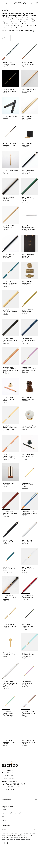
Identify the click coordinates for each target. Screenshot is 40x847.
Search (4, 820)
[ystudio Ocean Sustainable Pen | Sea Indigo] (10, 556)
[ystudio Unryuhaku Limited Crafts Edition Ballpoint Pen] (10, 585)
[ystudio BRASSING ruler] (10, 105)
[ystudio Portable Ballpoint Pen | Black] (10, 529)
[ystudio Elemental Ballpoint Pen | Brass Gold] (29, 701)
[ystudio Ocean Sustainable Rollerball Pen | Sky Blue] (29, 642)
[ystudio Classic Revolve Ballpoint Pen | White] (29, 556)
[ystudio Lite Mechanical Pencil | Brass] (29, 472)
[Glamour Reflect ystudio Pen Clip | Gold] (10, 642)
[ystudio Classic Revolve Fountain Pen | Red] (10, 501)
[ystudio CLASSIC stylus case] (10, 159)
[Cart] (37, 3)
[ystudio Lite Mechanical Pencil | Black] (29, 613)
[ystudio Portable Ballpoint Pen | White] (29, 529)
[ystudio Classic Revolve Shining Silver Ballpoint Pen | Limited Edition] (10, 670)
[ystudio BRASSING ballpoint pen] (29, 159)
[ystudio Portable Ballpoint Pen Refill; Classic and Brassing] (29, 215)
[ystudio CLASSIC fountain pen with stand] (10, 386)
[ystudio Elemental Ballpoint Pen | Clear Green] (29, 729)
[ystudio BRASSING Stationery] (29, 243)
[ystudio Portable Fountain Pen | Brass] (10, 613)
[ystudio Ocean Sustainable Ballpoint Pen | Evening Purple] (29, 356)
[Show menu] (3, 3)
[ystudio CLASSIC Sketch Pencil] (29, 299)
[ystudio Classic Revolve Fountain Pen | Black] (10, 327)
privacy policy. (25, 839)
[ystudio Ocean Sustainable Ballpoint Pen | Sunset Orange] (10, 443)
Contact (4, 809)
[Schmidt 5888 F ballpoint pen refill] (29, 51)
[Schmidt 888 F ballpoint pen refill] (10, 51)
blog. (33, 31)
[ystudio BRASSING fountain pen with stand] (29, 443)
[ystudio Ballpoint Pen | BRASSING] (10, 186)
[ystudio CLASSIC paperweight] (29, 132)
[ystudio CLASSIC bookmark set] (29, 270)
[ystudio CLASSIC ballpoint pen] (29, 105)
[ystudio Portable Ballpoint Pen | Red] (29, 585)
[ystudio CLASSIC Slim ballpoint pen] (29, 78)
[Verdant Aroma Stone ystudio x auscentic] (29, 415)
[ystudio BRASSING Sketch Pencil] (10, 243)
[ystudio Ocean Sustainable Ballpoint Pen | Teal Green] (10, 701)
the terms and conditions (10, 839)
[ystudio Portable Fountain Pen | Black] (10, 78)
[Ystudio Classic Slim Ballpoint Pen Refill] (10, 132)
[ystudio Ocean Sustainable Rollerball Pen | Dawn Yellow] (10, 415)
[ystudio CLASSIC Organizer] (10, 472)
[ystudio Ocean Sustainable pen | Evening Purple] (29, 670)
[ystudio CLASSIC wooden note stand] (29, 386)
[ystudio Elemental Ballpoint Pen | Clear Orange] (10, 729)
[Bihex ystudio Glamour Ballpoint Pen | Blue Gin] (29, 501)
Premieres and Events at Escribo (12, 813)
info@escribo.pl (7, 775)
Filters (6, 38)
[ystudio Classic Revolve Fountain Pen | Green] (29, 186)
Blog (3, 816)
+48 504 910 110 (8, 778)
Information (6, 799)
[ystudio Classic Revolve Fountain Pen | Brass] (10, 299)
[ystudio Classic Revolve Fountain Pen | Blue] (29, 327)
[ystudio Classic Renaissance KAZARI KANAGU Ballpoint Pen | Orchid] (10, 356)
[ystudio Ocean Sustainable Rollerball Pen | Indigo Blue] (10, 270)
